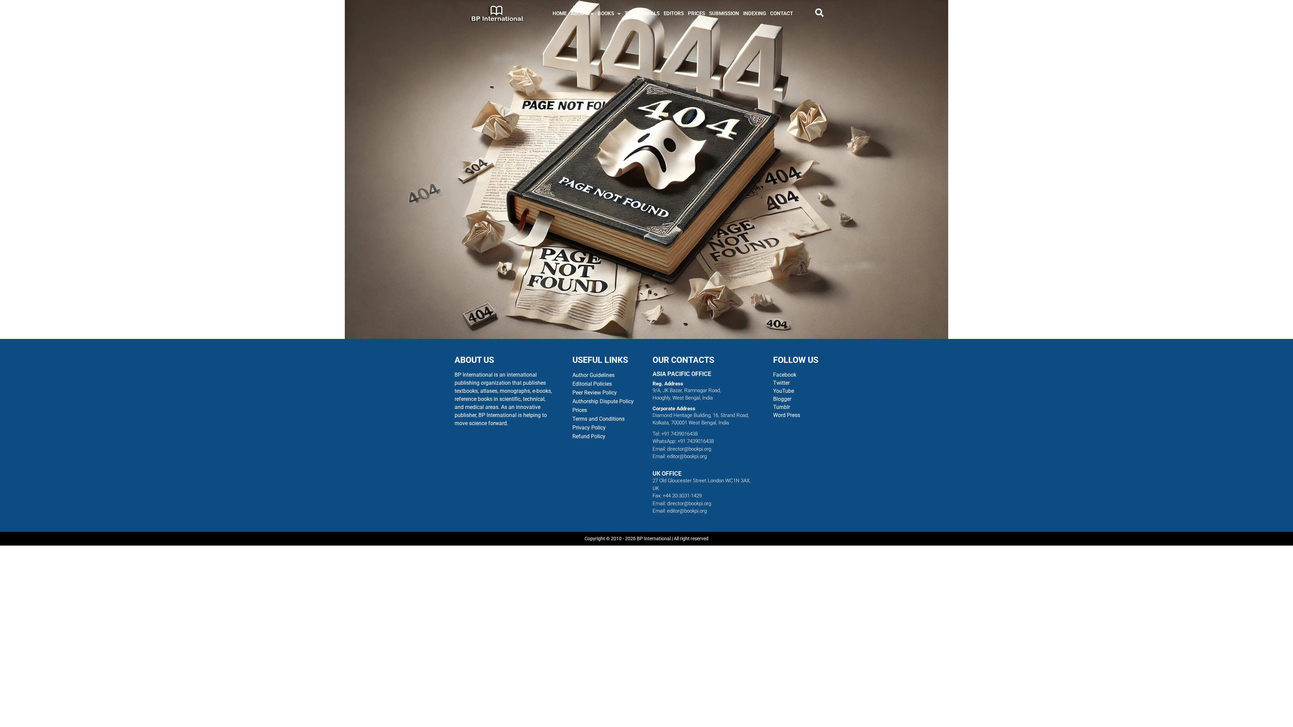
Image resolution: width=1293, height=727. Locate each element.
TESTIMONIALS (642, 13)
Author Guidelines (593, 375)
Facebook (785, 375)
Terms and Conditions (598, 419)
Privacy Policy (589, 427)
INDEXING (754, 13)
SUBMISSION (724, 13)
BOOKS (606, 13)
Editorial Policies (592, 384)
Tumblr (781, 407)
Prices (579, 410)
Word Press (786, 415)
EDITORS (674, 13)
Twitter (781, 383)
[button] (582, 13)
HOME (560, 13)
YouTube (783, 391)
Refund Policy (588, 436)
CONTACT (781, 13)
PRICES (696, 13)
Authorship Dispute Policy (603, 401)
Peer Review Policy (594, 392)
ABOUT (579, 13)
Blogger (782, 399)
